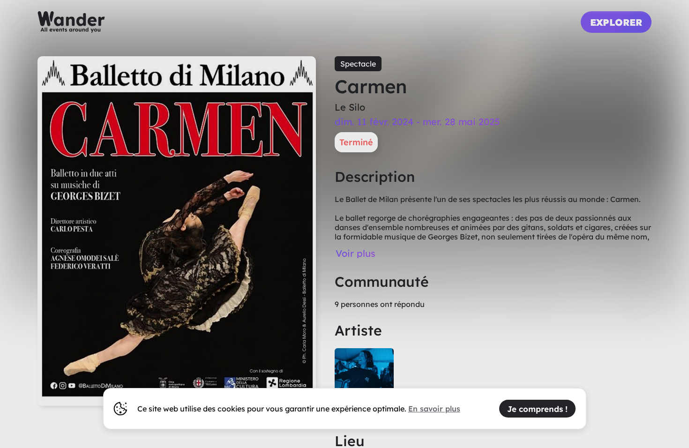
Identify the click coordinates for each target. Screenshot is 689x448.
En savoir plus (434, 408)
